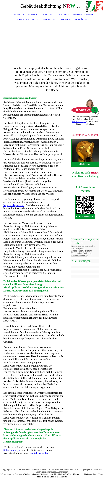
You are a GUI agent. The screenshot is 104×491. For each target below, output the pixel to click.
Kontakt (33, 14)
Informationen (82, 14)
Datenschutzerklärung (74, 19)
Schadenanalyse (12, 449)
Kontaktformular (39, 453)
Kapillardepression (13, 205)
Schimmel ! (49, 14)
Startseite (17, 14)
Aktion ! (64, 14)
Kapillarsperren (77, 248)
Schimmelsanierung (79, 256)
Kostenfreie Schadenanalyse (83, 246)
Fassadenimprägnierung (81, 253)
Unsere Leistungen (26, 19)
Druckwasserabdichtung (81, 251)
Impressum (48, 19)
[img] (94, 6)
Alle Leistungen (81, 260)
